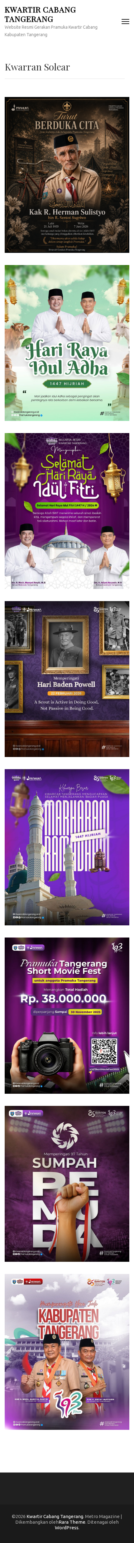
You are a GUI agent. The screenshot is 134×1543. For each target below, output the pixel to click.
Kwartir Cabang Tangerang (40, 14)
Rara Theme (72, 1522)
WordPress (67, 1527)
